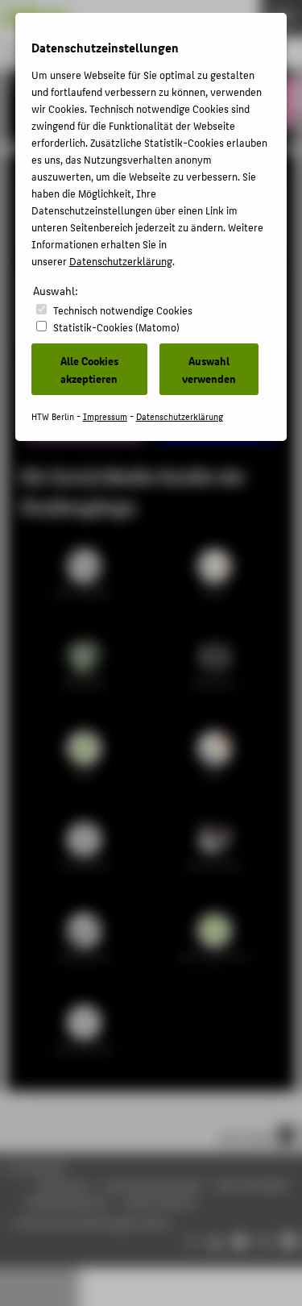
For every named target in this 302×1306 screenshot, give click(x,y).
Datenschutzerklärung (120, 260)
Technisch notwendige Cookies (122, 310)
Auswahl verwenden (209, 369)
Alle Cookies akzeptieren (89, 369)
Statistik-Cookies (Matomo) (116, 326)
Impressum (105, 416)
